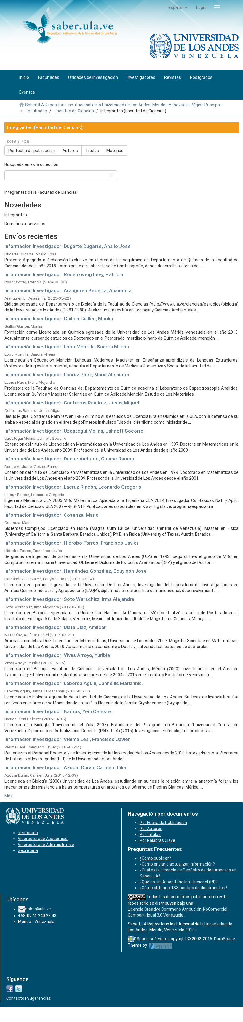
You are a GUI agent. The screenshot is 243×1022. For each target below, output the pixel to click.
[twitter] (18, 988)
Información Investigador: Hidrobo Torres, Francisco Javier (71, 543)
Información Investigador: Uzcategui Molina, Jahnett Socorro (73, 431)
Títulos (92, 150)
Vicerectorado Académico (43, 838)
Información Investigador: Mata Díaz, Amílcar (55, 627)
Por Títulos (150, 834)
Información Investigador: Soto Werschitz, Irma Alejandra (69, 599)
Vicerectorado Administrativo (46, 844)
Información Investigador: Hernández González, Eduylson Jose (75, 571)
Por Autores (151, 828)
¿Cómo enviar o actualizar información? (177, 864)
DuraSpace (224, 938)
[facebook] (9, 988)
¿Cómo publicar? (155, 858)
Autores (70, 150)
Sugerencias (39, 998)
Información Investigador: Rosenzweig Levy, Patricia (63, 274)
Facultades (36, 110)
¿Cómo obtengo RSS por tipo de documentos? (183, 887)
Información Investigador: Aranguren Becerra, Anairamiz (67, 290)
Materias (115, 150)
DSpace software (150, 938)
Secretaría (28, 850)
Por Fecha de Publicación (163, 822)
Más (8, 796)
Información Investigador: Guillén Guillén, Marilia (58, 319)
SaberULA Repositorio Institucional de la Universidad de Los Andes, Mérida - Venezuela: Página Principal (123, 105)
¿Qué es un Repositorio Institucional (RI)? (179, 881)
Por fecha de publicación (31, 150)
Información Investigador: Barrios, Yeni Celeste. (58, 711)
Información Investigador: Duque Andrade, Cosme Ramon (69, 459)
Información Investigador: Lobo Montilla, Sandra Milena (66, 347)
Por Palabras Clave (157, 840)
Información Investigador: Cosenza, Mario (51, 515)
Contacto (15, 998)
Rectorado (28, 832)
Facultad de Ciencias (74, 110)
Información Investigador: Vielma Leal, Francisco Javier (67, 739)
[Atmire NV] (160, 945)
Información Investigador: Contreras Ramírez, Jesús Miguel (71, 403)
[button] (178, 7)
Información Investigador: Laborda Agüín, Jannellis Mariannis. (73, 683)
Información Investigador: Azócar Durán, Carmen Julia (65, 767)
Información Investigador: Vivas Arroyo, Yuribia (57, 655)
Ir (112, 175)
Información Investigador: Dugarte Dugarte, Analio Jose (67, 246)
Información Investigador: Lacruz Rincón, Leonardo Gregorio (72, 487)
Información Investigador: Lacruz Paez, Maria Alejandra (66, 375)
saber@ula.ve (38, 908)
